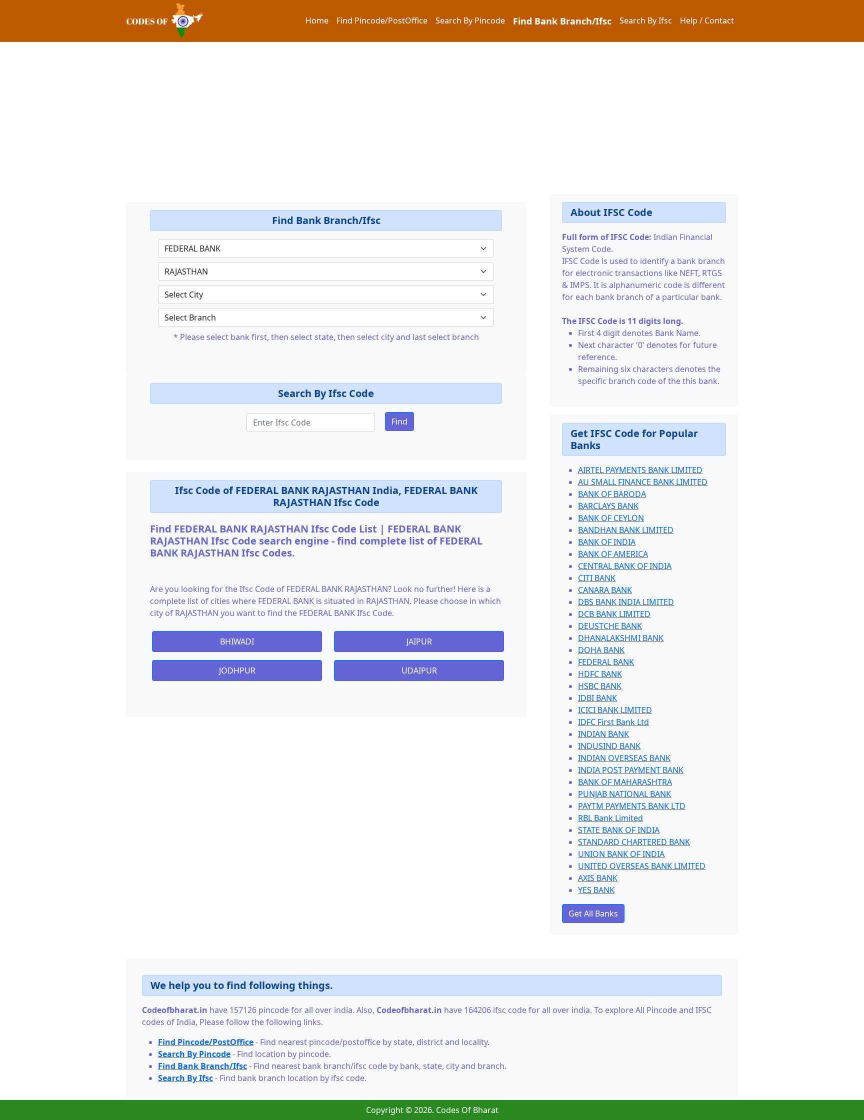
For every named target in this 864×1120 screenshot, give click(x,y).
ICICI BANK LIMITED (615, 710)
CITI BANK (597, 578)
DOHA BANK (601, 650)
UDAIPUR (419, 670)
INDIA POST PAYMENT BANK (631, 770)
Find (400, 421)
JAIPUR (419, 641)
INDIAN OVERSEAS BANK (624, 758)
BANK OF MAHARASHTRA (625, 782)
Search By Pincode (470, 20)
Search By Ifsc (646, 20)
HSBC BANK (600, 686)
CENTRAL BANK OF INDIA (625, 566)
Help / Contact (707, 20)
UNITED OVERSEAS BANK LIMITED (642, 866)
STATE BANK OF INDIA (619, 830)
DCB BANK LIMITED (614, 614)
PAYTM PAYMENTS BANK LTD (632, 806)
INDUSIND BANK (609, 746)
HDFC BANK (600, 674)
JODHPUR (237, 670)
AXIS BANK (598, 878)
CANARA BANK (605, 590)
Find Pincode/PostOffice (382, 20)
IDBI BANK (597, 698)
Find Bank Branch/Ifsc (562, 21)
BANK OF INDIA (607, 542)
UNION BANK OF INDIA (621, 854)
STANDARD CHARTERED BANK (634, 842)
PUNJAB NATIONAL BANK (624, 794)
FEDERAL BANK (606, 662)
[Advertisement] (300, 112)
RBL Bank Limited (610, 818)
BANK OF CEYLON (611, 518)
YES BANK (596, 890)
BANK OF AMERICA (613, 554)
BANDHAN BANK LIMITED (626, 530)
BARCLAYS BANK (608, 506)
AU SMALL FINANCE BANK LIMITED (643, 482)
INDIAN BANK (603, 734)
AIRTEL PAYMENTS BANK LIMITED (640, 470)
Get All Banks (593, 913)
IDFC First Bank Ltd (613, 722)
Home (317, 20)
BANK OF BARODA (612, 494)
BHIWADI (237, 641)
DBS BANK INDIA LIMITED (626, 602)
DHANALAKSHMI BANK (621, 638)
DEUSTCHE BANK (610, 626)
